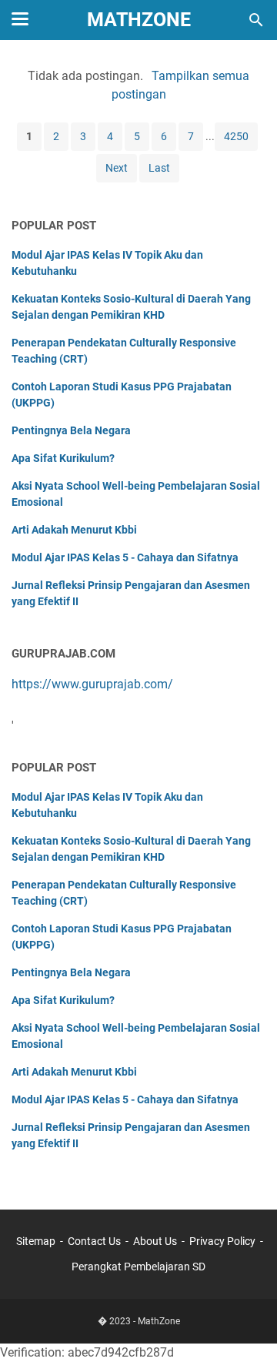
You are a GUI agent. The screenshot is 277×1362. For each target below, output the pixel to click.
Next (116, 168)
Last (159, 168)
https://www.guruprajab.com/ (92, 684)
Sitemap (35, 1241)
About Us (155, 1241)
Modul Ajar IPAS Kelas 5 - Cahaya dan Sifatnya (125, 557)
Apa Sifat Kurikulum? (63, 458)
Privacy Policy (222, 1241)
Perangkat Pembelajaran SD (138, 1266)
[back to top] (246, 1327)
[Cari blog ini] (256, 20)
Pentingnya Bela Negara (71, 430)
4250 (236, 136)
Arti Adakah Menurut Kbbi (74, 530)
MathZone (139, 19)
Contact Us (94, 1241)
